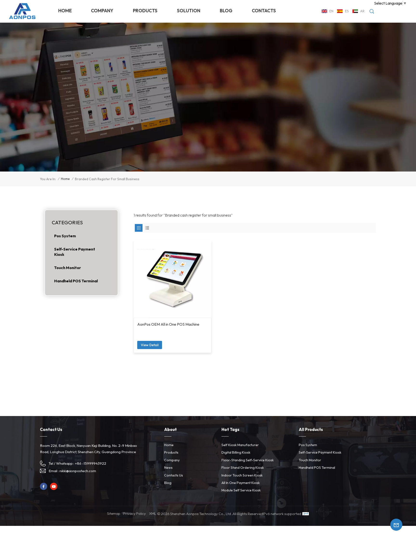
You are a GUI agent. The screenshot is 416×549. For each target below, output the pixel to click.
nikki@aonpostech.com (77, 471)
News (168, 467)
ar (362, 11)
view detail (149, 345)
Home (65, 10)
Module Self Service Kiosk (241, 490)
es (347, 11)
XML (152, 513)
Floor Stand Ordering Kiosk (242, 467)
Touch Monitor (67, 267)
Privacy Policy (134, 513)
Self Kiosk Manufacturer (240, 445)
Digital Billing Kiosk (235, 452)
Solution (188, 10)
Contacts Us (173, 475)
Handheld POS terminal (76, 280)
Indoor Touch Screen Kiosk (242, 475)
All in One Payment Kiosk (240, 483)
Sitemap (113, 513)
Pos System (65, 235)
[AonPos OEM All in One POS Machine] (172, 279)
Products (145, 10)
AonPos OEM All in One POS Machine (168, 324)
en (331, 11)
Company (102, 10)
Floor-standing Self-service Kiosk (247, 460)
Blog (226, 10)
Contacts (264, 10)
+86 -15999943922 (90, 463)
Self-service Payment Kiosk (74, 252)
